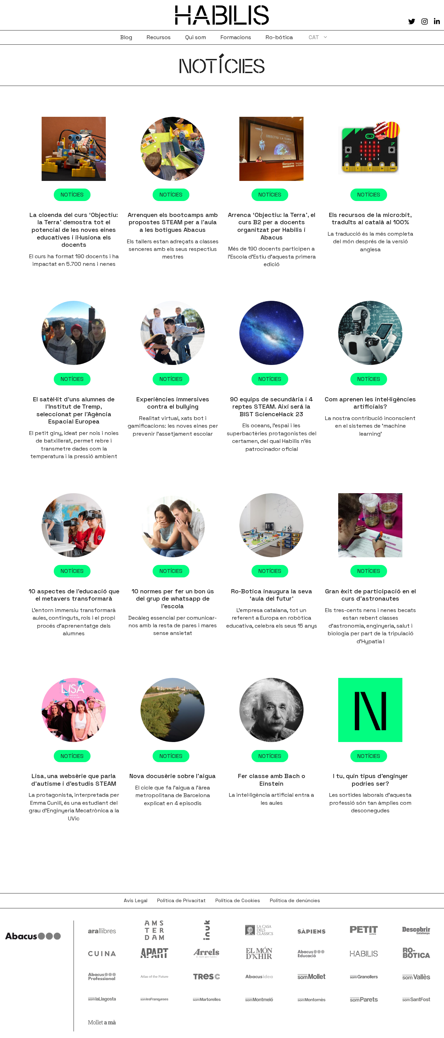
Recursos (159, 37)
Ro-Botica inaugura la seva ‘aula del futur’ (271, 595)
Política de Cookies (237, 900)
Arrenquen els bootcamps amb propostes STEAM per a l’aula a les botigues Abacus (173, 222)
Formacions (236, 37)
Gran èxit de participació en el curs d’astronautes (370, 595)
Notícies (72, 194)
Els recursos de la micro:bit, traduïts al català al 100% (370, 218)
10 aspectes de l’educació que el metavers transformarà (73, 595)
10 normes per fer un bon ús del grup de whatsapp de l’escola (172, 598)
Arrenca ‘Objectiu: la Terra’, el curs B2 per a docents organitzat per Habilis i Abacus (271, 226)
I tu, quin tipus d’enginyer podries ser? (370, 779)
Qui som (195, 37)
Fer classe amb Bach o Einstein (271, 779)
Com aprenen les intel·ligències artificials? (370, 403)
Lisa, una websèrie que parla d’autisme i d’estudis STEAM (73, 779)
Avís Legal (135, 900)
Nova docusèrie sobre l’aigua (172, 776)
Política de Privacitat (181, 900)
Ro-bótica (279, 37)
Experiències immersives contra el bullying (172, 403)
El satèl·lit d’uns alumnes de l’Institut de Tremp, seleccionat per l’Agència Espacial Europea (73, 410)
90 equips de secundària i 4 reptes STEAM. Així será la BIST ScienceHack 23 (271, 406)
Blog (126, 37)
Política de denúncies (295, 900)
